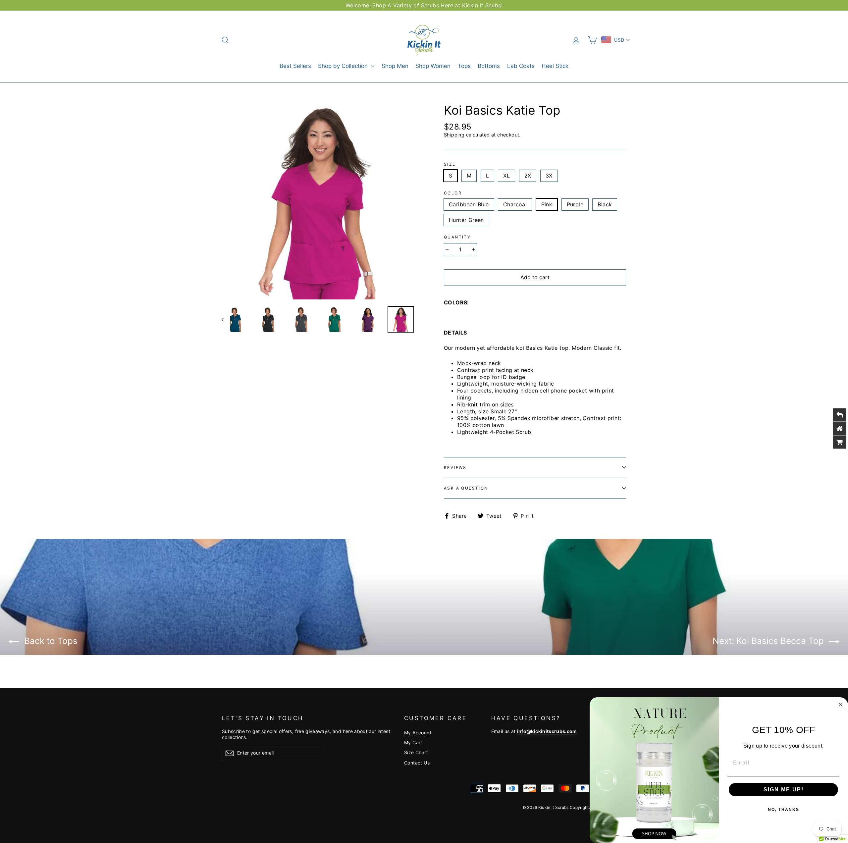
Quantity (457, 237)
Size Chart (416, 752)
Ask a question (466, 488)
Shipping (454, 134)
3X (549, 175)
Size (450, 164)
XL (506, 175)
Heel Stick (555, 66)
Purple (575, 204)
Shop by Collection (343, 66)
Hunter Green (466, 220)
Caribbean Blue (469, 204)
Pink (547, 204)
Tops (464, 66)
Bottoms (489, 66)
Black (605, 204)
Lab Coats (521, 66)
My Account (417, 732)
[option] (320, 200)
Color (453, 192)
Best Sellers (295, 66)
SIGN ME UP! (784, 789)
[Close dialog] (841, 705)
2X (527, 175)
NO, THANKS (783, 809)
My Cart (413, 742)
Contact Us (417, 762)
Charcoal (515, 204)
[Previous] (226, 319)
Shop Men (395, 66)
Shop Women (432, 66)
